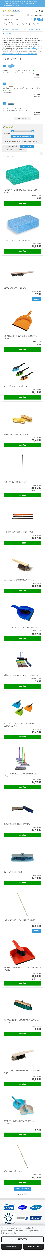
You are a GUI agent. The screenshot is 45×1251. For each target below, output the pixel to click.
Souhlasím (33, 1247)
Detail (36, 299)
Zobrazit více (21, 118)
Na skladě (9, 127)
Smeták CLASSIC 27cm (16, 108)
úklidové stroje (37, 48)
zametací (27, 48)
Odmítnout (11, 1247)
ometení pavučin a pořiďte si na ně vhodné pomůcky (19, 54)
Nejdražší (8, 150)
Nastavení (22, 1239)
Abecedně (21, 150)
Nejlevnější (27, 146)
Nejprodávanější (11, 146)
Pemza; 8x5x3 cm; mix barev (19, 71)
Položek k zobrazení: (22, 136)
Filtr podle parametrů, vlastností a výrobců (21, 142)
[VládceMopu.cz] (11, 10)
